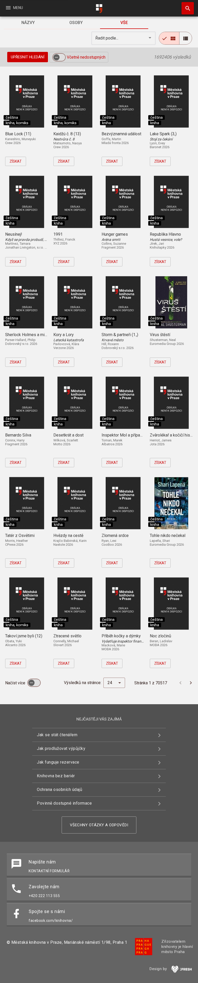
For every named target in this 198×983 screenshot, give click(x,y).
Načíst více (15, 682)
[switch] (59, 57)
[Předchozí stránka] (180, 683)
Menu (14, 8)
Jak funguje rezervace (58, 762)
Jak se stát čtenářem (57, 734)
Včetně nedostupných (86, 57)
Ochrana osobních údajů (59, 789)
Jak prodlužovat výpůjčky (61, 748)
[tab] (28, 23)
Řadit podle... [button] (107, 38)
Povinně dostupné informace (64, 803)
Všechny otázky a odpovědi (99, 825)
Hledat (186, 8)
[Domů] (99, 8)
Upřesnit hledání (27, 57)
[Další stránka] (191, 683)
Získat (16, 161)
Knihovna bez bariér (56, 775)
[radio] (169, 38)
